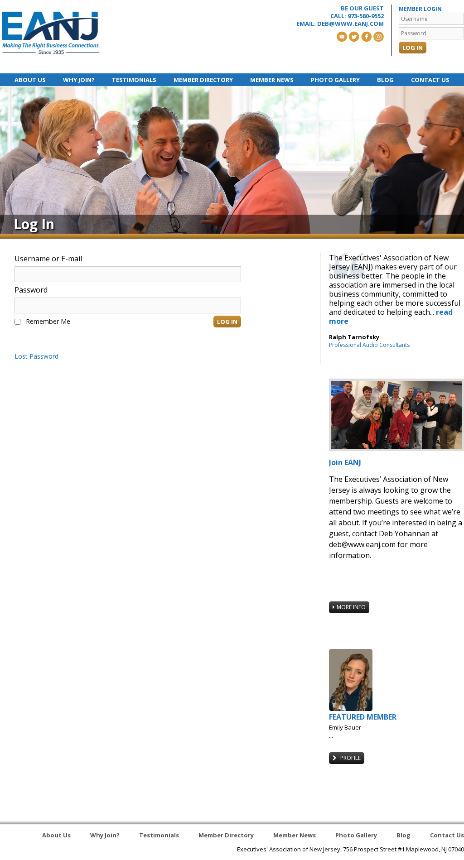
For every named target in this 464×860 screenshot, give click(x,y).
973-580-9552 (366, 16)
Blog (385, 80)
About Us (30, 80)
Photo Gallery (335, 80)
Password (31, 290)
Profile (350, 758)
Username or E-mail (48, 259)
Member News (272, 80)
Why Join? (79, 80)
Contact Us (430, 80)
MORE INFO (351, 607)
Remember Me (48, 321)
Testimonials (134, 80)
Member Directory (203, 80)
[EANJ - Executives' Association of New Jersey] (51, 33)
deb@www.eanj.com (350, 23)
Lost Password (36, 356)
